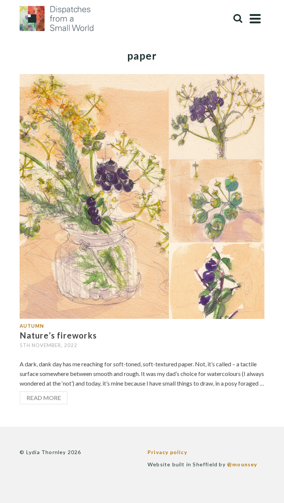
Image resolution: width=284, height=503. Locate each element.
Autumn (32, 326)
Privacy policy (167, 452)
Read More (44, 397)
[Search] (238, 18)
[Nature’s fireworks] (142, 195)
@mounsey (242, 464)
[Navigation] (255, 18)
